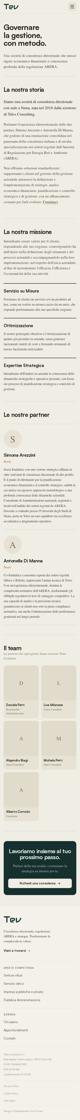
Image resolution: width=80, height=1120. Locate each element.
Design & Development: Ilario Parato (23, 1111)
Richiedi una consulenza (40, 883)
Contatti (9, 1038)
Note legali (9, 1100)
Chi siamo (11, 1022)
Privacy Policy (11, 1086)
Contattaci (50, 201)
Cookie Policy (11, 1093)
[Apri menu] (72, 6)
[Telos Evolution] (11, 6)
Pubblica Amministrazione (22, 1000)
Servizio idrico (14, 983)
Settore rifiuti (13, 975)
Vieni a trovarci (17, 950)
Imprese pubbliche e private (23, 992)
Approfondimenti (16, 1030)
